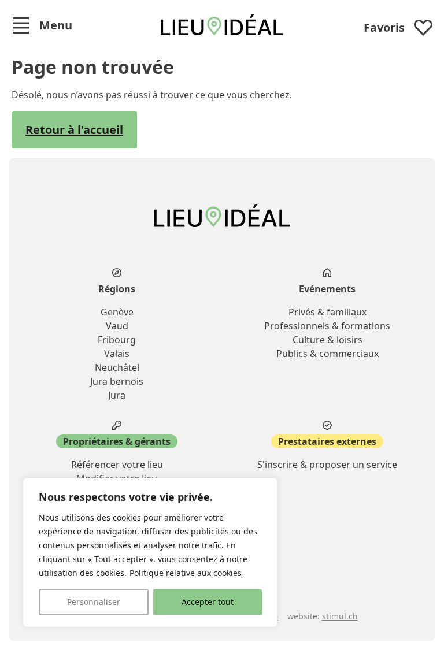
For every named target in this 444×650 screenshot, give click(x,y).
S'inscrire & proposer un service (327, 464)
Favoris (384, 27)
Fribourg (117, 339)
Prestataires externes (327, 441)
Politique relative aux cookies (186, 572)
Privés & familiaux (327, 312)
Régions (116, 289)
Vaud (117, 326)
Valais (117, 353)
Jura (116, 395)
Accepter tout (208, 601)
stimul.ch (340, 616)
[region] (150, 552)
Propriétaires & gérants (117, 441)
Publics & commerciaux (327, 353)
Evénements (327, 289)
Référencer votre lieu (117, 464)
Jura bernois (116, 381)
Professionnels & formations (327, 326)
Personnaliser (93, 601)
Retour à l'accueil (74, 130)
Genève (117, 312)
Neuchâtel (117, 367)
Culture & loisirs (327, 339)
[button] (42, 25)
